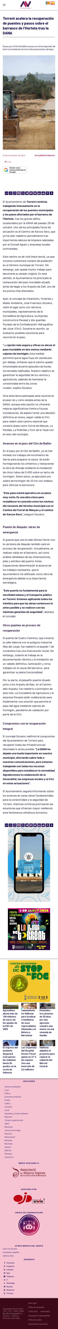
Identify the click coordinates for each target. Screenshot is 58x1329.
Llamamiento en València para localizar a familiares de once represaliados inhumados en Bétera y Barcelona (28, 1023)
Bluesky (9, 1287)
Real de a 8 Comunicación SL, (13, 1312)
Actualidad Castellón (11, 1252)
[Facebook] (19, 193)
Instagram (10, 1266)
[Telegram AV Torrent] (29, 903)
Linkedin (9, 1270)
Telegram (10, 1276)
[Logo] (26, 5)
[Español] (52, 2)
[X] (23, 193)
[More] (51, 193)
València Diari (8, 1256)
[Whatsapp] (10, 193)
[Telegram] (27, 193)
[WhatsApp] (4, 1283)
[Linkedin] (39, 193)
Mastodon (10, 1290)
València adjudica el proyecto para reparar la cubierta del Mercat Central (47, 1057)
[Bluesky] (35, 193)
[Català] (48, 2)
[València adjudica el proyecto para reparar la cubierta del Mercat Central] (47, 1043)
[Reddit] (43, 193)
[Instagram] (14, 193)
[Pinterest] (47, 193)
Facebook (10, 1263)
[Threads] (4, 1293)
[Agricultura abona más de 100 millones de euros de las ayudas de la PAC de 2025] (10, 1006)
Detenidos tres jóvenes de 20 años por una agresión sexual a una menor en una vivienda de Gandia (47, 1023)
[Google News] (6, 193)
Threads (9, 1293)
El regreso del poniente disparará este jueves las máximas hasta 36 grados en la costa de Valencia (10, 1060)
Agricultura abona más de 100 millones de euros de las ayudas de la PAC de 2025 (10, 1019)
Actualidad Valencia (45, 155)
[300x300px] (29, 949)
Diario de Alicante (10, 1249)
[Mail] (4, 1273)
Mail (8, 1273)
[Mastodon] (31, 193)
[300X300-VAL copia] (29, 981)
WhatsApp (10, 1283)
